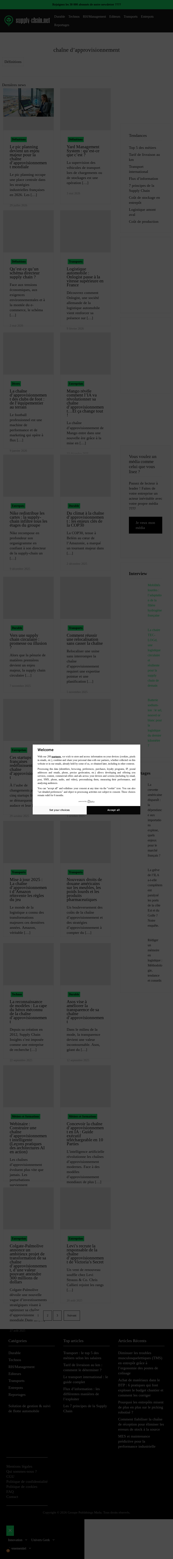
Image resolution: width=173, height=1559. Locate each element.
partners (56, 756)
